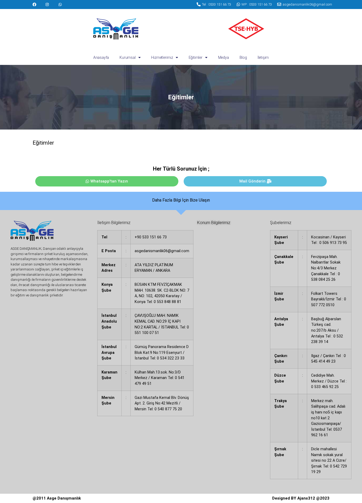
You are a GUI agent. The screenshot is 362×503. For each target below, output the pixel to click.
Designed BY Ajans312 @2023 (300, 498)
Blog (243, 57)
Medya (223, 57)
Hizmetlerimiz (162, 57)
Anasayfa (101, 57)
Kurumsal (127, 57)
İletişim (263, 57)
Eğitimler (195, 57)
